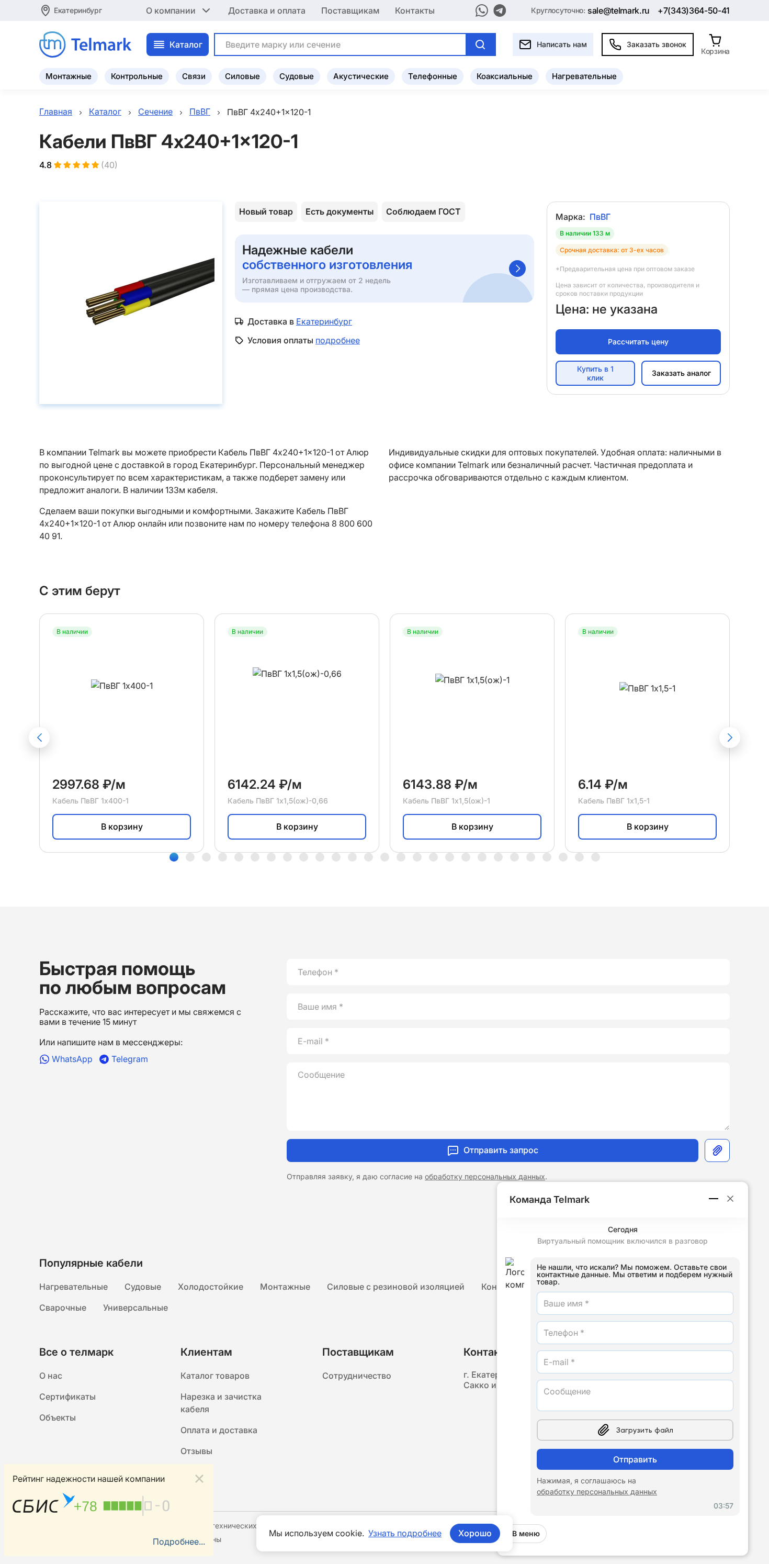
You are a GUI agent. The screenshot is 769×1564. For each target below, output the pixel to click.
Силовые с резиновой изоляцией (396, 1286)
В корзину (122, 826)
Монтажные (69, 76)
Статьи (195, 1472)
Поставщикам (350, 10)
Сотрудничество (356, 1375)
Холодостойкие (210, 1286)
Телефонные (432, 76)
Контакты (415, 10)
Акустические (361, 76)
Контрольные (137, 76)
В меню (526, 1533)
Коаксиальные (505, 76)
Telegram (129, 1059)
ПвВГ (600, 216)
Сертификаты (67, 1396)
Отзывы (196, 1451)
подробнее (337, 340)
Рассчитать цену (638, 341)
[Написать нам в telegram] (499, 10)
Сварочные (62, 1307)
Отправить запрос (500, 1150)
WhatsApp (72, 1059)
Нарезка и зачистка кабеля (221, 1402)
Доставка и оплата (267, 10)
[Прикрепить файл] (717, 1150)
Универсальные (135, 1307)
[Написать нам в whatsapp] (482, 10)
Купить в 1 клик (595, 373)
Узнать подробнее (405, 1533)
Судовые (296, 76)
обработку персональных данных (485, 1176)
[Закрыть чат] (730, 1198)
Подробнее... (179, 1541)
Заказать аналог (681, 372)
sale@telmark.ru (618, 10)
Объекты (57, 1417)
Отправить (635, 1459)
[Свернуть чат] (714, 1198)
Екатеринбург (78, 10)
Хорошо (475, 1533)
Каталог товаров (215, 1375)
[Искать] (480, 44)
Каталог (185, 44)
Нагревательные (584, 76)
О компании (171, 10)
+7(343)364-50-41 (694, 10)
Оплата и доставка (218, 1430)
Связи (194, 76)
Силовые (242, 76)
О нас (50, 1375)
